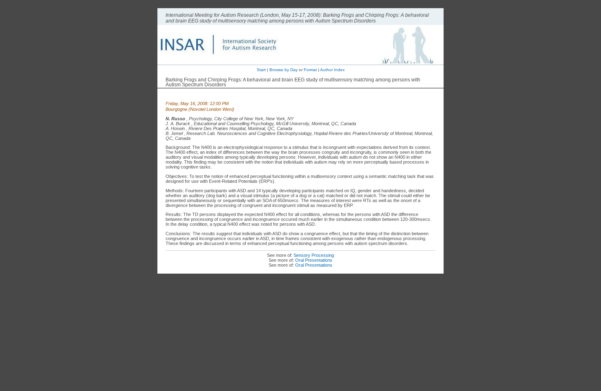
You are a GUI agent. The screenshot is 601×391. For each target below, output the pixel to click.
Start (261, 69)
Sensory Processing (314, 255)
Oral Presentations (313, 260)
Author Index (332, 69)
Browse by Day (283, 69)
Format (310, 69)
